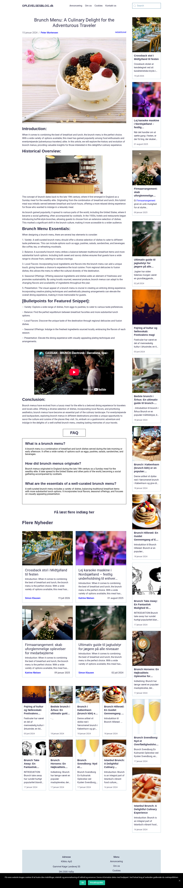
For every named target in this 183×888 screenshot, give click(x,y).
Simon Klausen (32, 598)
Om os (88, 5)
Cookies (99, 5)
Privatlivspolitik (96, 883)
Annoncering (75, 5)
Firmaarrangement (146, 200)
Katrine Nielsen (86, 598)
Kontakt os (110, 5)
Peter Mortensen (49, 32)
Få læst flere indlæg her (74, 512)
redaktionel (120, 32)
